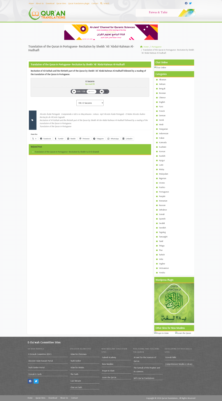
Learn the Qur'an (109, 377)
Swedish (162, 227)
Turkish (162, 254)
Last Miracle (76, 380)
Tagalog (162, 232)
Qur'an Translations (170, 398)
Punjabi (162, 196)
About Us (40, 3)
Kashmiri (162, 147)
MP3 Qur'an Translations (144, 378)
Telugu (161, 245)
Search (106, 3)
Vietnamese (164, 268)
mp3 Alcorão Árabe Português (112, 114)
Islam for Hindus (77, 367)
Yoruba (162, 272)
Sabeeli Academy (109, 357)
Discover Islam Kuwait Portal (40, 360)
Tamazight (163, 236)
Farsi (161, 106)
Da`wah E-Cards (35, 374)
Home (31, 3)
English (162, 102)
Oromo (162, 182)
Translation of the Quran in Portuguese (55, 126)
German (162, 115)
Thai (160, 250)
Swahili (162, 223)
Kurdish (162, 156)
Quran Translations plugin (78, 3)
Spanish (162, 218)
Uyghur (162, 263)
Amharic (162, 84)
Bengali (162, 88)
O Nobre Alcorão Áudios (135, 114)
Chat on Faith (76, 387)
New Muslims (107, 364)
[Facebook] (186, 3)
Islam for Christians (79, 354)
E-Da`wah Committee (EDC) (39, 354)
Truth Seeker (76, 360)
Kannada (162, 142)
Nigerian (162, 178)
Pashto (162, 187)
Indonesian (163, 133)
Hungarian (163, 129)
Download (50, 3)
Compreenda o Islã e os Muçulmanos (76, 114)
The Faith (74, 374)
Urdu (161, 259)
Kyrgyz (162, 160)
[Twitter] (190, 3)
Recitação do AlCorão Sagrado (52, 117)
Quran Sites (61, 3)
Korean (162, 151)
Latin (161, 165)
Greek (161, 120)
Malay (161, 169)
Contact (94, 3)
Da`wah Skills (170, 357)
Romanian (163, 200)
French (162, 111)
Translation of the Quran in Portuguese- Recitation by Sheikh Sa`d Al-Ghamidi (67, 151)
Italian (161, 138)
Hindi (161, 124)
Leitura (96, 114)
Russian (162, 205)
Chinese (162, 97)
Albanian (162, 79)
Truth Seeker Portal (36, 367)
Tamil (161, 241)
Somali (161, 214)
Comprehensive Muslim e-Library (178, 364)
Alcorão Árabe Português (50, 114)
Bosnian (162, 93)
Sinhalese (163, 209)
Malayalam (163, 173)
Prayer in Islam (108, 370)
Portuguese (164, 191)
